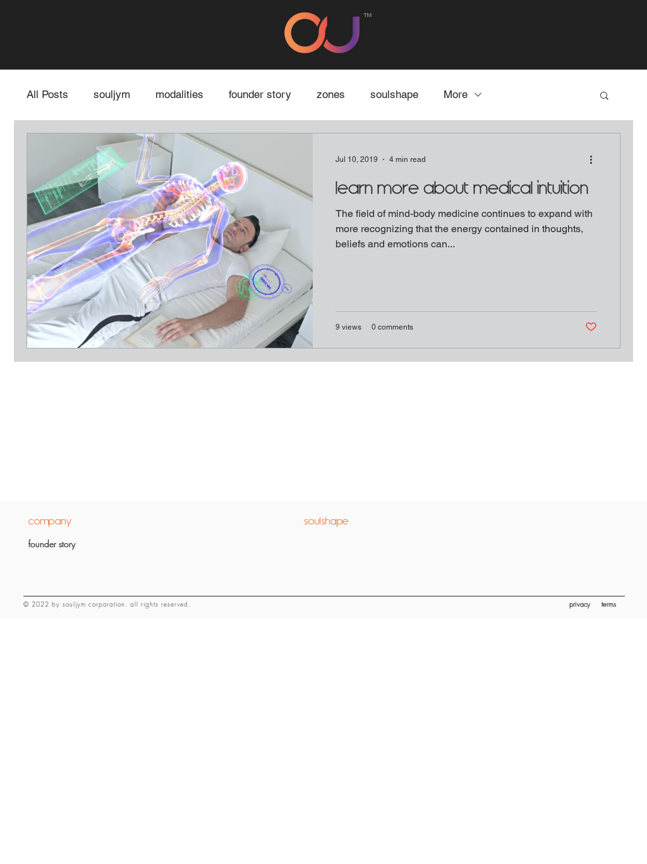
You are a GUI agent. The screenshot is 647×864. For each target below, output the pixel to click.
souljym (112, 94)
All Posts (47, 94)
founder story (260, 94)
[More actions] (595, 159)
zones (331, 94)
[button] (604, 96)
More (456, 94)
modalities (179, 94)
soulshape (394, 94)
